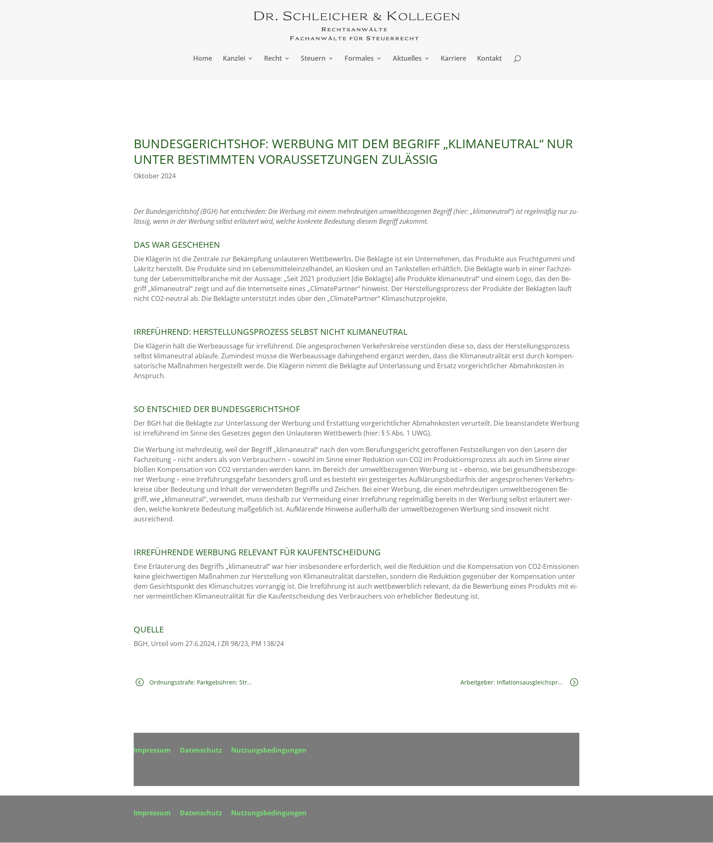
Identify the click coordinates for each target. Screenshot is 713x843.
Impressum (152, 751)
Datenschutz (201, 751)
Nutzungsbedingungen (269, 751)
